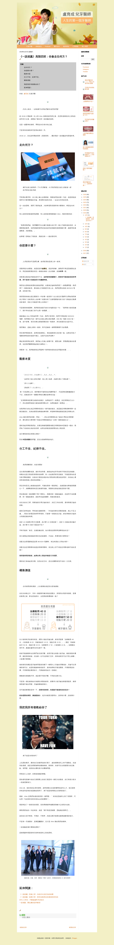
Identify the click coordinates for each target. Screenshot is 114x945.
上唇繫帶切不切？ (88, 101)
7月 (86, 234)
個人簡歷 (85, 46)
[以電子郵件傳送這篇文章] (23, 917)
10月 (86, 226)
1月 (86, 247)
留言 (84, 264)
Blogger (74, 938)
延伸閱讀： (28, 87)
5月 (86, 237)
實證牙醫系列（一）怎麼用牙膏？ (87, 183)
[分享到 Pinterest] (29, 917)
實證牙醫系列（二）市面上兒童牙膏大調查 (89, 81)
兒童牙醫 (29, 46)
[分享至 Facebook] (27, 917)
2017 (85, 253)
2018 (85, 250)
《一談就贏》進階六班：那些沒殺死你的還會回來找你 (38, 897)
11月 (86, 224)
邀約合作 (57, 46)
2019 (85, 213)
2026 (85, 194)
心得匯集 (75, 46)
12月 (86, 215)
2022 (85, 205)
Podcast (47, 46)
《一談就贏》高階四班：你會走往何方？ (89, 219)
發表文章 (86, 261)
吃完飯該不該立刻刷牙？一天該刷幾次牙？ (89, 154)
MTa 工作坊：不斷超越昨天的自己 (31, 900)
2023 (85, 202)
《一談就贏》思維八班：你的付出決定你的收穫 (36, 894)
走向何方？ (28, 67)
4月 (86, 239)
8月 (86, 231)
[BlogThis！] (24, 917)
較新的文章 (23, 927)
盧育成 (26, 94)
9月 (86, 229)
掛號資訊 (39, 46)
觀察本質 (27, 74)
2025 (85, 197)
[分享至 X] (26, 917)
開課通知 (66, 46)
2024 (85, 200)
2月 (86, 244)
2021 (85, 207)
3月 (86, 242)
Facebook (86, 67)
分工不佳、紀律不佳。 (32, 77)
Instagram (86, 69)
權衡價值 (27, 80)
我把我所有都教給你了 (32, 84)
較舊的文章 (72, 927)
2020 (85, 210)
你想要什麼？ (29, 70)
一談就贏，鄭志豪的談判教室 (29, 902)
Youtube (85, 71)
